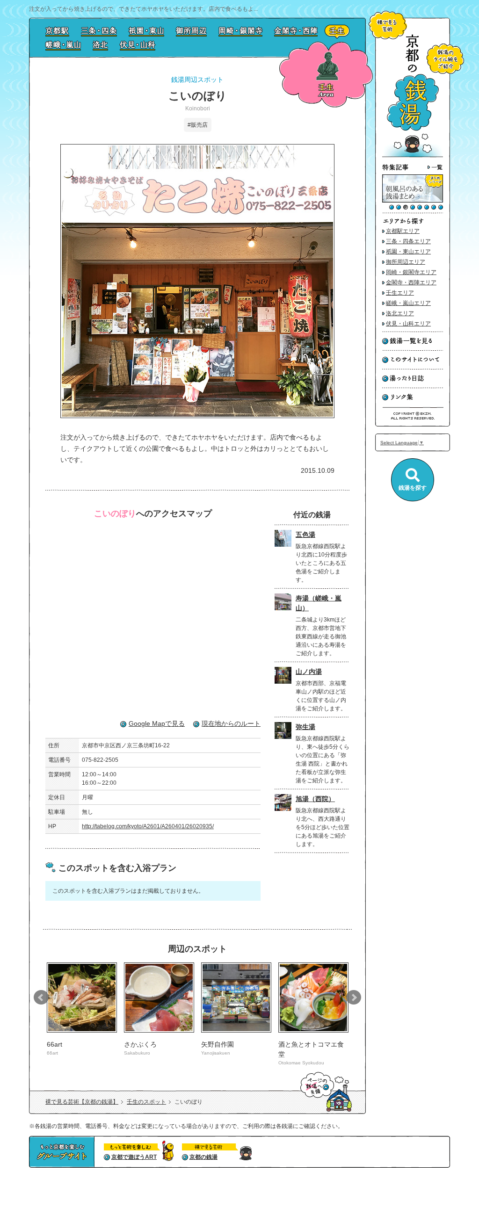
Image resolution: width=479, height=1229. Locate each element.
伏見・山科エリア (408, 323)
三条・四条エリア (408, 241)
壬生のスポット (146, 1102)
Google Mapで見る (157, 723)
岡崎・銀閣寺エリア (411, 272)
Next (353, 997)
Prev (41, 997)
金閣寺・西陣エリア (411, 282)
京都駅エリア (403, 231)
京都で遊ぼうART (134, 1157)
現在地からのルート (231, 723)
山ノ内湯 (309, 671)
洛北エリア (400, 313)
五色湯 (305, 534)
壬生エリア (400, 292)
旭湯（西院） (315, 798)
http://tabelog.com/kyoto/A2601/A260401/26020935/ (148, 826)
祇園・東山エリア (408, 251)
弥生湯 (305, 726)
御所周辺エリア (405, 262)
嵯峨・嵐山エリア (408, 303)
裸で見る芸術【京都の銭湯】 (81, 1102)
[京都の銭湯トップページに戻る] (412, 155)
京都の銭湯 (203, 1157)
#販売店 (198, 125)
